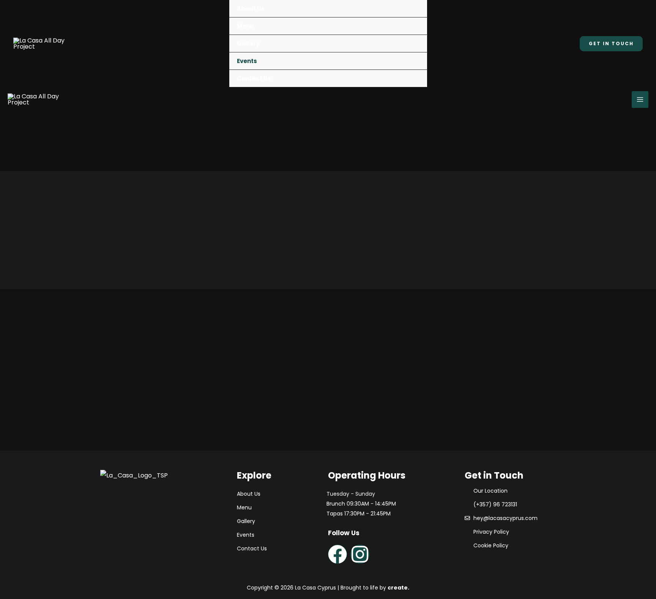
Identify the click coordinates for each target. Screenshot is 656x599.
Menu (245, 26)
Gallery (248, 43)
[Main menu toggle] (640, 99)
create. (398, 587)
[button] (611, 43)
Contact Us (254, 78)
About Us (251, 9)
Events (247, 61)
